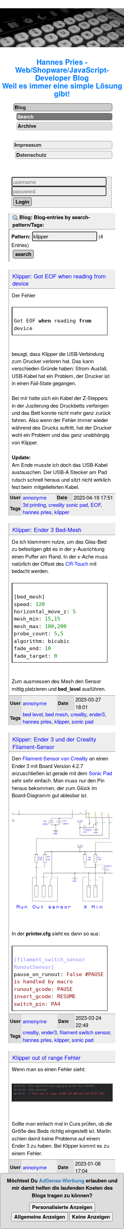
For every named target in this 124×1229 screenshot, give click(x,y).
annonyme (34, 497)
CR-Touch (76, 563)
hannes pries (37, 511)
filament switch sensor (85, 1032)
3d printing (34, 504)
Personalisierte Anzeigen (62, 1207)
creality (78, 714)
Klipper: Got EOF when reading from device (59, 279)
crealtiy (31, 1032)
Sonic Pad (100, 773)
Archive (27, 126)
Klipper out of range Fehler (46, 1057)
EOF (96, 504)
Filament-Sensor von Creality (55, 758)
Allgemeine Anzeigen (39, 1216)
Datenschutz (31, 154)
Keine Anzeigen (91, 1216)
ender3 (97, 714)
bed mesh (56, 714)
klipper (61, 511)
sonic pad (82, 721)
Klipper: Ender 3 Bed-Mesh (46, 529)
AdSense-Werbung (61, 1180)
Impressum (27, 144)
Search (25, 116)
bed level (33, 714)
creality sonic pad (68, 504)
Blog (20, 107)
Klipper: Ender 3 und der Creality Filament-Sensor (54, 742)
